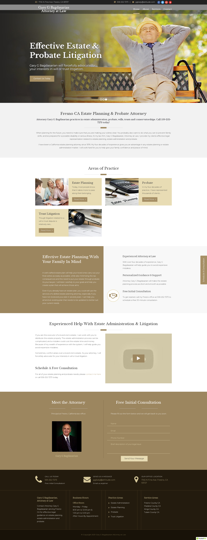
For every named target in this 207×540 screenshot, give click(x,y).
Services (156, 9)
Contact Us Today (42, 78)
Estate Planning (118, 507)
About (146, 9)
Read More (79, 199)
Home (136, 9)
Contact (168, 9)
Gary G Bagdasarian (66, 455)
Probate (114, 512)
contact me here (93, 374)
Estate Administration (120, 503)
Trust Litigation (117, 516)
